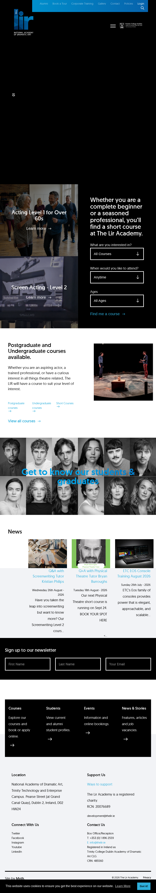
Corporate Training (82, 3)
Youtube (17, 847)
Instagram (18, 842)
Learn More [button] (123, 886)
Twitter (16, 833)
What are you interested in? (110, 245)
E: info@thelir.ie (96, 842)
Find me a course (105, 314)
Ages (94, 291)
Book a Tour (60, 3)
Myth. (20, 878)
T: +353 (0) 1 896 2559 (100, 838)
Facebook (18, 838)
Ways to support (99, 784)
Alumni (44, 3)
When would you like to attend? (114, 268)
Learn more (36, 228)
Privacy (147, 877)
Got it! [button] (144, 886)
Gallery (102, 3)
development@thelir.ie (101, 816)
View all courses (22, 421)
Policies (128, 3)
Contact (115, 3)
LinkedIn (17, 851)
